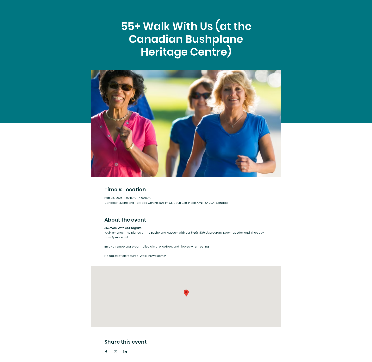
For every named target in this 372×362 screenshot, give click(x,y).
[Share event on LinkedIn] (125, 351)
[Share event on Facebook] (106, 351)
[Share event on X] (116, 351)
